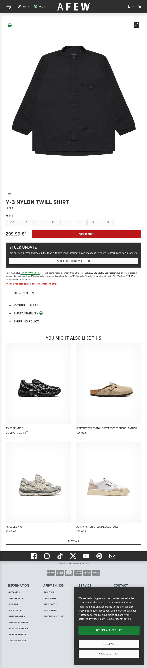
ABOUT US (49, 592)
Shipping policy (26, 321)
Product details (27, 305)
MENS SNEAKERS (16, 616)
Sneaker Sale (15, 598)
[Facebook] (34, 556)
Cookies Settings (109, 653)
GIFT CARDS (14, 592)
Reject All (109, 644)
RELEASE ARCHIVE (17, 634)
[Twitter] (73, 556)
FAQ (41, 6)
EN (24, 6)
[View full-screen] (136, 25)
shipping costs (30, 272)
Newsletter (50, 610)
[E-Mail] (112, 556)
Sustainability (26, 313)
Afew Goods (50, 604)
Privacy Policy (97, 618)
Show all (73, 541)
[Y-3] (9, 193)
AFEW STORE (73, 7)
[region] (109, 626)
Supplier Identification (119, 618)
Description (23, 293)
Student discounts (54, 616)
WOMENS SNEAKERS (18, 622)
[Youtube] (86, 556)
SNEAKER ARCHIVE (17, 640)
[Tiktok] (60, 556)
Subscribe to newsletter (73, 260)
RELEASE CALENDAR (18, 628)
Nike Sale (13, 604)
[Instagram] (47, 556)
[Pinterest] (99, 556)
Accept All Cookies (109, 630)
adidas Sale (14, 610)
